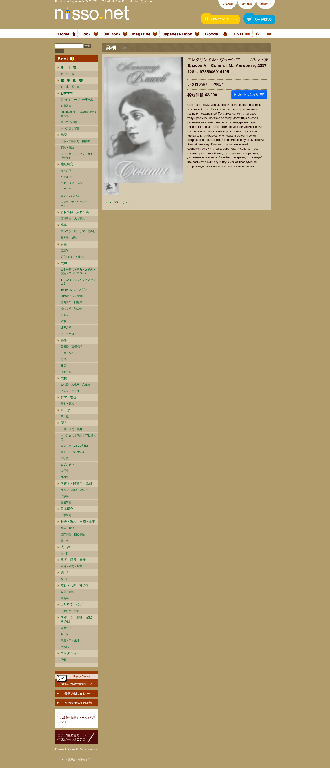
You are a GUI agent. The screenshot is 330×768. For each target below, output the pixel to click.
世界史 (65, 477)
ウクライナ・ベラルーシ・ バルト (77, 203)
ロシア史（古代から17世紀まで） (78, 437)
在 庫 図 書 (70, 86)
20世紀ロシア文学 (72, 296)
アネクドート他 (70, 390)
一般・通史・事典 (71, 429)
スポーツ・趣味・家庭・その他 (78, 619)
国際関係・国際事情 (73, 534)
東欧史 (65, 458)
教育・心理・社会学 (75, 585)
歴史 (64, 423)
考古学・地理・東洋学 (74, 489)
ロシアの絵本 (69, 122)
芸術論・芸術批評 (71, 346)
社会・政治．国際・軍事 (78, 521)
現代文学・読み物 (71, 308)
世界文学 (66, 327)
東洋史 (65, 470)
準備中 (65, 659)
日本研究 (67, 509)
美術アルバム (69, 352)
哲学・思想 (68, 397)
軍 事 (65, 540)
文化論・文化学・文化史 (75, 384)
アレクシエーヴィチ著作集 (77, 99)
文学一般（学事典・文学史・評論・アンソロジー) (78, 271)
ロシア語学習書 (70, 128)
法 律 (65, 547)
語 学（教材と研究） (73, 256)
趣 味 (65, 634)
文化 (64, 378)
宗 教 (65, 410)
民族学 (65, 496)
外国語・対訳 (69, 237)
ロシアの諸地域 (70, 195)
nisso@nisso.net (144, 1)
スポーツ (66, 627)
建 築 (64, 359)
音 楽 (64, 365)
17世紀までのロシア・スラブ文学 (78, 281)
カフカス (66, 189)
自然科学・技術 (72, 604)
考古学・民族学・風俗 (76, 483)
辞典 (64, 225)
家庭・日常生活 (70, 640)
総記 (64, 135)
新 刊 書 (67, 73)
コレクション (70, 653)
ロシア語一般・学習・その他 (78, 231)
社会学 (65, 598)
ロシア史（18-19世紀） (75, 445)
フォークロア (69, 333)
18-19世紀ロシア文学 (74, 289)
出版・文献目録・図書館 (75, 141)
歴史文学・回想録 (71, 302)
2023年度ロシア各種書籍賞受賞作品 (79, 114)
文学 (64, 263)
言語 (64, 244)
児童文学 (66, 314)
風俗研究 (66, 502)
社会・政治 (67, 528)
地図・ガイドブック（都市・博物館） (78, 155)
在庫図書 (66, 105)
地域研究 (67, 164)
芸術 (64, 340)
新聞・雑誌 (67, 147)
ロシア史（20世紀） (73, 452)
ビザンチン (67, 464)
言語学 (65, 250)
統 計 (65, 572)
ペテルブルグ (69, 176)
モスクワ (66, 170)
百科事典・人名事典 (75, 212)
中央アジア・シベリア (74, 183)
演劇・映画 (67, 371)
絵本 (63, 321)
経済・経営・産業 (73, 560)
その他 (65, 646)
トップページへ (117, 202)
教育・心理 (67, 591)
